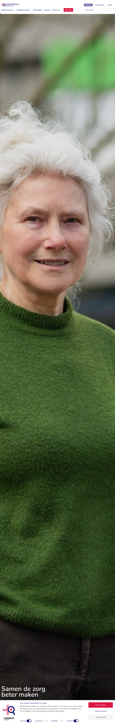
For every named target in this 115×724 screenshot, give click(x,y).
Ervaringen (37, 10)
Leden (110, 5)
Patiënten (88, 5)
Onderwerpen (7, 10)
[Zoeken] (87, 10)
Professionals (99, 5)
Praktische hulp (23, 10)
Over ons (56, 10)
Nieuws (47, 10)
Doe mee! (68, 10)
